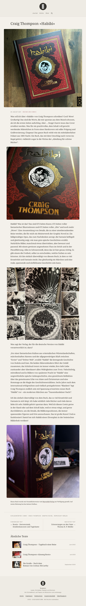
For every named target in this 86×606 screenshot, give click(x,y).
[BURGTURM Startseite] (43, 6)
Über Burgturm (61, 596)
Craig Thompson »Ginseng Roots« (37, 554)
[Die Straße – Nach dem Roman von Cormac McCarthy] (16, 564)
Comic (25, 516)
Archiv (22, 596)
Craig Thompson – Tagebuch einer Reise (39, 544)
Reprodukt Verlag (48, 502)
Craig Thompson (34, 516)
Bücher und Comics (29, 112)
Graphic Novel (47, 516)
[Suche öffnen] (52, 13)
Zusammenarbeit (49, 596)
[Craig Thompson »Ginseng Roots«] (16, 554)
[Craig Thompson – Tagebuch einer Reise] (16, 544)
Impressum (29, 596)
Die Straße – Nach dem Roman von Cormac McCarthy (35, 564)
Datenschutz (38, 596)
